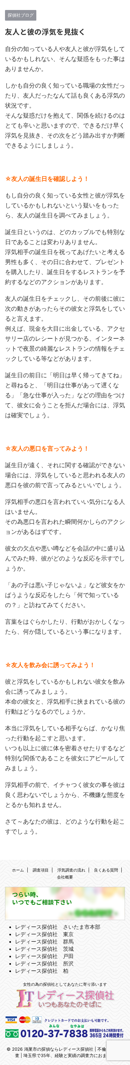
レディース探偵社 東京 (44, 934)
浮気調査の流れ (71, 870)
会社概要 (65, 877)
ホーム (18, 870)
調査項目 (41, 870)
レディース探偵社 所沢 (44, 963)
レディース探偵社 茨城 (44, 948)
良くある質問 (106, 870)
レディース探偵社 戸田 (44, 956)
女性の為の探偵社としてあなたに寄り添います (65, 984)
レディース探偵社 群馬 (44, 941)
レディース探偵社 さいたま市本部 (57, 926)
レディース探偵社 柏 (41, 970)
